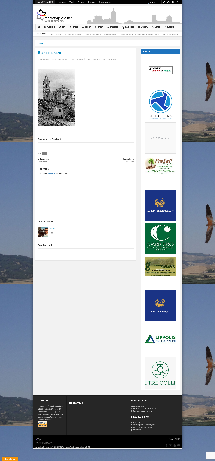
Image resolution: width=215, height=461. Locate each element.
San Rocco (129, 27)
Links (72, 2)
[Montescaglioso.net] (54, 15)
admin (53, 228)
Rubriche (51, 27)
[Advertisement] (134, 23)
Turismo (170, 27)
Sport (88, 27)
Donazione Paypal (106, 2)
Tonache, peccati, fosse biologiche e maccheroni (68, 34)
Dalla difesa (128, 160)
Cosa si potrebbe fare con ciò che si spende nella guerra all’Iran (107, 34)
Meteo (157, 27)
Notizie (75, 27)
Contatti (63, 2)
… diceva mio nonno (137, 406)
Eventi (100, 27)
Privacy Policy (174, 439)
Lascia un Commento (93, 59)
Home (40, 43)
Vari (45, 154)
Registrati (92, 2)
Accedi (82, 2)
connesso (51, 173)
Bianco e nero (43, 160)
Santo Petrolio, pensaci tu (163, 34)
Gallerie (114, 27)
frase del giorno (136, 422)
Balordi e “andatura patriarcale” (141, 34)
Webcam (144, 27)
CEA (63, 27)
